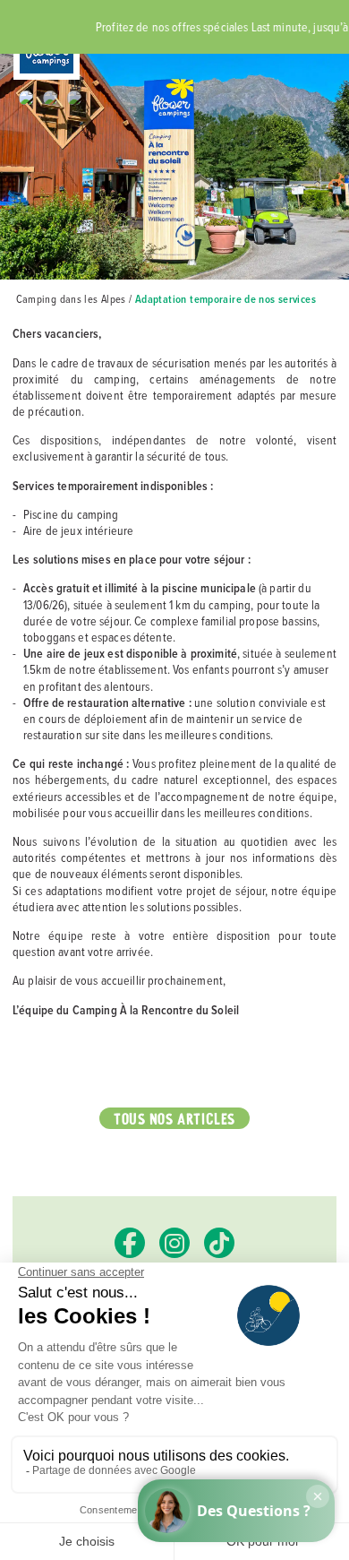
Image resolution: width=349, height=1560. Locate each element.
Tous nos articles (175, 1117)
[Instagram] (174, 1243)
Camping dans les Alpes (71, 298)
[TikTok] (219, 1243)
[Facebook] (130, 1243)
